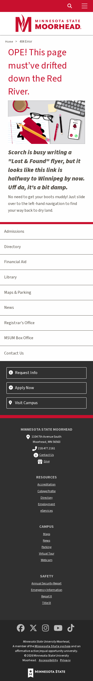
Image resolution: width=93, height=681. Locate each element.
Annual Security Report (46, 583)
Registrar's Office (19, 323)
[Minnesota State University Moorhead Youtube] (58, 628)
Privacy (65, 660)
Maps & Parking (17, 292)
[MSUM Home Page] (46, 23)
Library (10, 277)
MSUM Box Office (18, 338)
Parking (46, 547)
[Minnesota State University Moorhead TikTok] (71, 628)
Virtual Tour (46, 553)
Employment (46, 504)
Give (47, 461)
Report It (46, 596)
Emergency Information (46, 590)
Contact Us (14, 353)
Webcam (46, 560)
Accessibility (48, 660)
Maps (46, 534)
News (9, 307)
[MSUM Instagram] (45, 628)
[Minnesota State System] (46, 673)
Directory (12, 247)
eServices (46, 511)
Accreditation (46, 484)
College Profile (46, 491)
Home (9, 41)
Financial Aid (15, 262)
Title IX (46, 603)
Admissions (14, 231)
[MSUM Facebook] (21, 628)
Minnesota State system (53, 646)
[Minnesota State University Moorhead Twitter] (33, 628)
